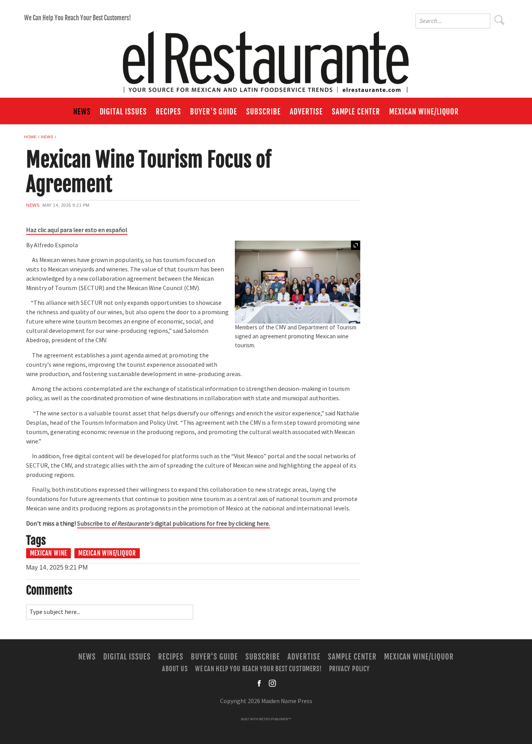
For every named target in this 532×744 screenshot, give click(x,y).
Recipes (168, 111)
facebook (260, 683)
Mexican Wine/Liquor (424, 111)
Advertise (306, 111)
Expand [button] (355, 245)
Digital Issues (123, 111)
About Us (174, 668)
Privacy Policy (349, 668)
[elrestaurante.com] (266, 58)
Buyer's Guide (213, 111)
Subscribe (263, 111)
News (82, 111)
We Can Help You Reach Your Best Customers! (77, 18)
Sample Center (356, 111)
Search (499, 20)
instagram (272, 683)
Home (30, 137)
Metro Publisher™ (275, 719)
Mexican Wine (48, 553)
